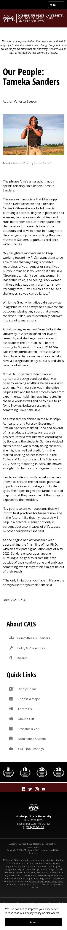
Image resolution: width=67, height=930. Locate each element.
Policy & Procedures (31, 648)
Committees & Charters (33, 638)
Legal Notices (33, 847)
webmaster (41, 903)
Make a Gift (26, 719)
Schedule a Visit (28, 729)
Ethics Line (51, 843)
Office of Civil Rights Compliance (46, 881)
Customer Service (17, 843)
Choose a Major (29, 699)
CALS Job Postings (31, 749)
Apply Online (27, 689)
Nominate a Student (32, 739)
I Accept (33, 922)
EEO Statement (36, 843)
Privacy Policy (33, 913)
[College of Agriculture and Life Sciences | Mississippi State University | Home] (33, 18)
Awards (22, 658)
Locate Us (25, 709)
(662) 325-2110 (35, 827)
